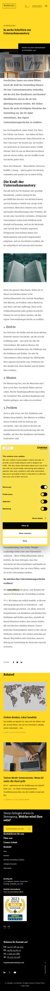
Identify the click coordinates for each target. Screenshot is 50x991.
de (9, 926)
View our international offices (13, 892)
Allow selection (25, 533)
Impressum (7, 868)
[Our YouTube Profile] (15, 972)
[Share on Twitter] (17, 662)
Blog (5, 851)
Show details (37, 518)
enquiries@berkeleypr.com (13, 962)
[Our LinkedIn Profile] (4, 972)
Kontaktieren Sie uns (13, 833)
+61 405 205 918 (13, 957)
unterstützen (13, 589)
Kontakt (7, 846)
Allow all (25, 526)
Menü (46, 6)
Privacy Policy (39, 983)
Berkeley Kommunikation (9, 5)
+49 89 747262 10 (14, 950)
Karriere (6, 855)
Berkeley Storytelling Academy (13, 860)
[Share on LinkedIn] (21, 662)
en (4, 926)
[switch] (44, 494)
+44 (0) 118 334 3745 (15, 947)
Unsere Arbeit (37, 6)
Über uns (7, 838)
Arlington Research (10, 864)
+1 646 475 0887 (13, 954)
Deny (25, 541)
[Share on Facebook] (13, 662)
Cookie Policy (25, 986)
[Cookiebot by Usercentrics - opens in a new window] (37, 448)
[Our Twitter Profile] (9, 972)
